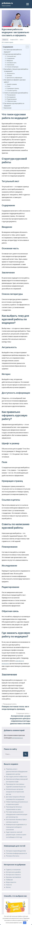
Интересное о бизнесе (13, 874)
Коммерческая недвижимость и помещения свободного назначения (16, 827)
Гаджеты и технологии (13, 869)
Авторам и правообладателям (16, 851)
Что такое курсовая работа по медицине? (13, 51)
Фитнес (8, 887)
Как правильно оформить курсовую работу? (15, 81)
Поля (8, 86)
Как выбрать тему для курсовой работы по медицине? (16, 70)
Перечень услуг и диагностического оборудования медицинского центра (16, 771)
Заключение (10, 64)
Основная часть (11, 62)
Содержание (10, 58)
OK (24, 922)
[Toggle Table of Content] (26, 46)
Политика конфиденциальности (16, 853)
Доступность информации (14, 77)
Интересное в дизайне (13, 872)
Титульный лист (11, 56)
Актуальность (11, 73)
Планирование (11, 95)
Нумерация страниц (13, 88)
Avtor (21, 39)
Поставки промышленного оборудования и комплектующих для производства (16, 814)
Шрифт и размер (12, 84)
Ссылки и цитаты (12, 90)
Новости (5, 39)
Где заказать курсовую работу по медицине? (14, 104)
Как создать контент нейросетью (16, 776)
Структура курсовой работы (12, 54)
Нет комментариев (7, 42)
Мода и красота (11, 882)
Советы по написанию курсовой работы (16, 93)
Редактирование (12, 99)
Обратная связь (11, 101)
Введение (10, 60)
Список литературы (12, 66)
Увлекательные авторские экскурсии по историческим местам (15, 791)
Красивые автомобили (13, 877)
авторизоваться (17, 738)
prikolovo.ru (7, 3)
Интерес (9, 75)
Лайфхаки (9, 879)
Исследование (11, 97)
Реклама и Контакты (12, 856)
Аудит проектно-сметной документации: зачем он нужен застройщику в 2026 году (16, 834)
